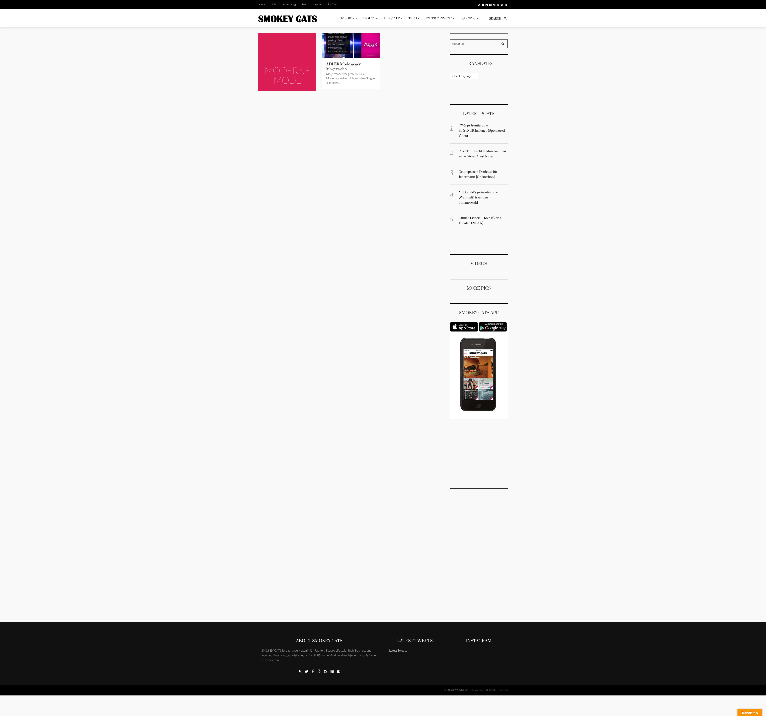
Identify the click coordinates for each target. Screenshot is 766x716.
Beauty (369, 18)
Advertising (289, 4)
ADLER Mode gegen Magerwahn (343, 67)
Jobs (274, 4)
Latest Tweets (415, 641)
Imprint (318, 4)
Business (468, 18)
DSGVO (332, 4)
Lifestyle (392, 18)
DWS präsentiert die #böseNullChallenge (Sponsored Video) (482, 130)
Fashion (347, 18)
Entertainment (439, 18)
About (261, 4)
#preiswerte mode (337, 51)
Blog (304, 4)
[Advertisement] (480, 456)
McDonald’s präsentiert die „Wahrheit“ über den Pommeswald (478, 197)
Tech (413, 18)
